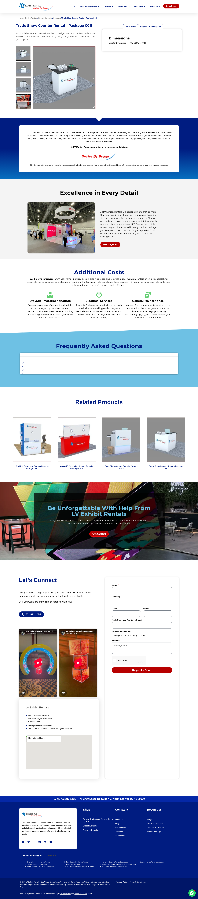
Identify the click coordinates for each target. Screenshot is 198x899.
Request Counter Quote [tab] (150, 26)
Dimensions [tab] (130, 26)
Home (21, 18)
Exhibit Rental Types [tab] (32, 855)
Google (117, 635)
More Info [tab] (51, 855)
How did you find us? (121, 632)
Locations (138, 6)
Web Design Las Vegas (95, 885)
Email (114, 608)
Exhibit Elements (45, 18)
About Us (154, 6)
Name (114, 585)
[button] (99, 355)
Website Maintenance (75, 885)
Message (116, 640)
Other (142, 635)
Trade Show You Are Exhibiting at (127, 620)
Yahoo (126, 635)
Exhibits (107, 6)
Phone (146, 608)
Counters (57, 18)
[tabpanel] (99, 865)
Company (116, 597)
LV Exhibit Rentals (32, 882)
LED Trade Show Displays (85, 6)
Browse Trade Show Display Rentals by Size (98, 820)
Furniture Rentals (90, 830)
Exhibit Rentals (31, 18)
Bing (135, 635)
